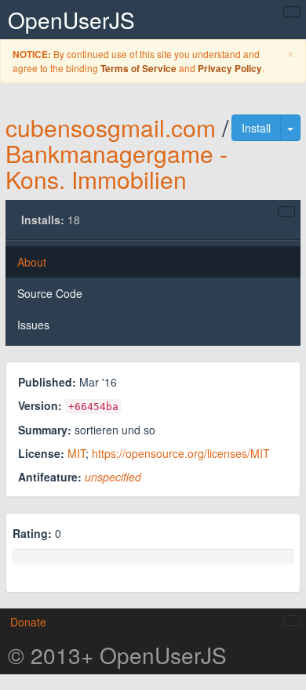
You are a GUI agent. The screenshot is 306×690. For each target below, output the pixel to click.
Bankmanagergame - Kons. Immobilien (116, 166)
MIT (76, 453)
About (31, 262)
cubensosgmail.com (110, 127)
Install (256, 128)
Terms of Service (138, 68)
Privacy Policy (230, 68)
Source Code (49, 293)
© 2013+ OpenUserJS (117, 654)
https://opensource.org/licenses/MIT (181, 453)
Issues (33, 324)
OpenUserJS (71, 19)
